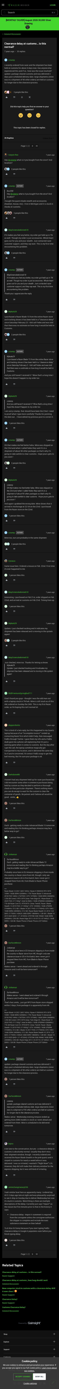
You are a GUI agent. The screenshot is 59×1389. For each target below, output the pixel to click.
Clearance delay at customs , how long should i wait (25, 1280)
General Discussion (12, 34)
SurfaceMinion (14, 820)
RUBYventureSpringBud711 (20, 693)
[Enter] (4, 12)
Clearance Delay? (9, 1299)
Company (7, 1357)
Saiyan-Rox (13, 154)
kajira (10, 1143)
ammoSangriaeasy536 (18, 1187)
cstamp (11, 60)
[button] (3, 5)
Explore (6, 1342)
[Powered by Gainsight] (30, 1324)
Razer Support (8, 1276)
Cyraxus (11, 561)
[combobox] (29, 12)
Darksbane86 (14, 774)
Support (6, 1349)
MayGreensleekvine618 (18, 230)
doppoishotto (14, 725)
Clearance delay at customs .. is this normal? (22, 1272)
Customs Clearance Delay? (14, 1307)
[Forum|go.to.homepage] (18, 5)
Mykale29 (12, 311)
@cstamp (12, 160)
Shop (5, 1334)
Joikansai (12, 854)
